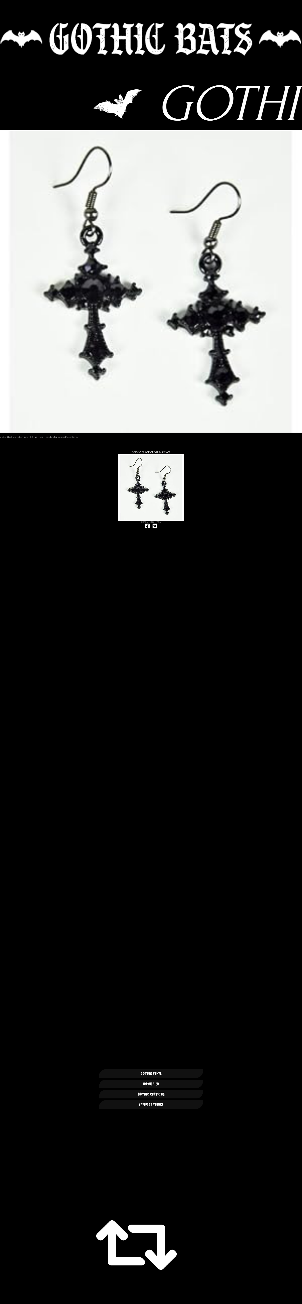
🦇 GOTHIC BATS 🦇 (151, 39)
